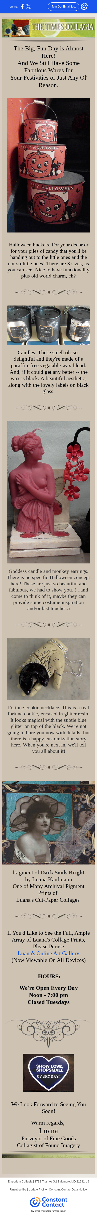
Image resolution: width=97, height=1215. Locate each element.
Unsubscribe (18, 1189)
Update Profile (37, 1189)
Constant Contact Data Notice (68, 1189)
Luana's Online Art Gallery (48, 953)
